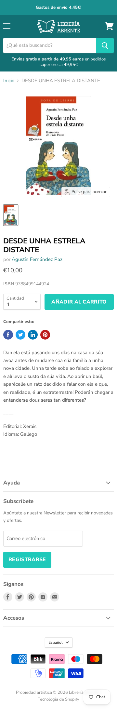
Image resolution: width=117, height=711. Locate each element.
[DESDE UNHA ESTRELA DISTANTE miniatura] (11, 215)
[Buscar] (105, 45)
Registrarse (27, 559)
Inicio (8, 81)
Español (55, 642)
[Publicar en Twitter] (20, 335)
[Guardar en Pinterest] (45, 335)
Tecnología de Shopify (58, 699)
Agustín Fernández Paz (37, 259)
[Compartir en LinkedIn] (33, 335)
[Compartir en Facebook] (8, 335)
